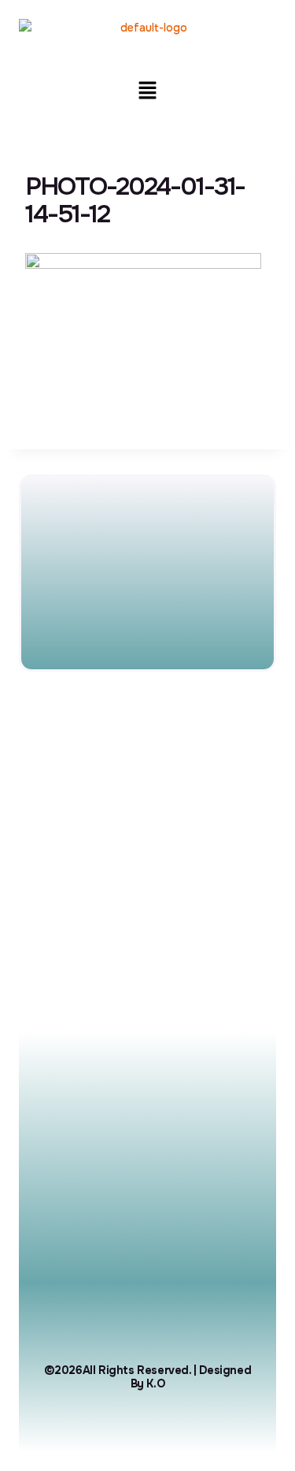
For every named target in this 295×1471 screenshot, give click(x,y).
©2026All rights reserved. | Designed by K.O (148, 1377)
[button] (147, 91)
